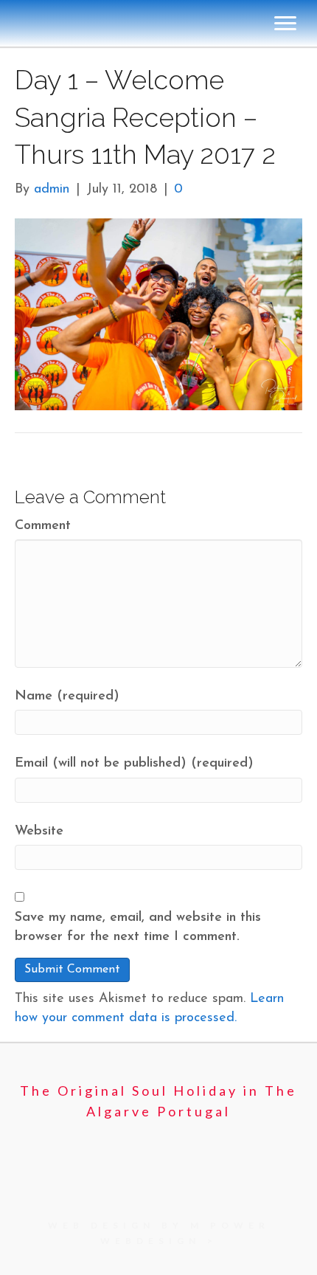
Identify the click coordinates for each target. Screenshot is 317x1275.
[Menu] (285, 559)
